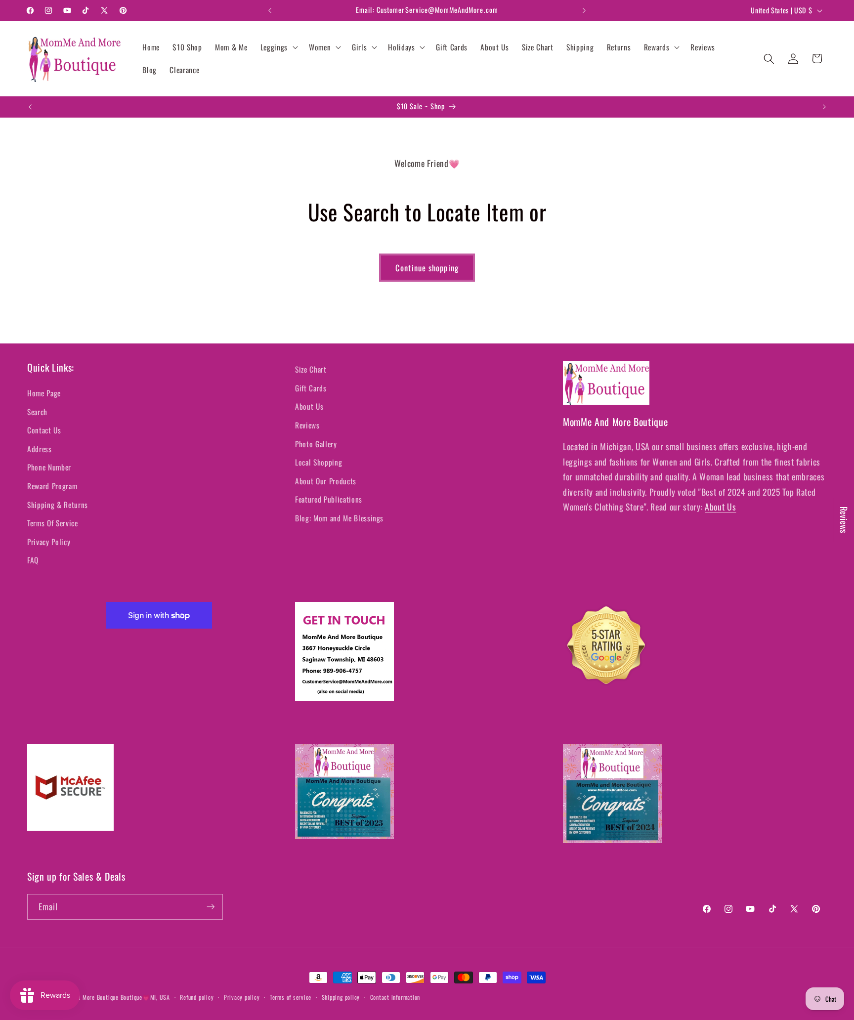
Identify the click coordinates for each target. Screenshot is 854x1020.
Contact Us (44, 430)
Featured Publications (328, 499)
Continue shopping (427, 267)
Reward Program (52, 485)
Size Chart (311, 369)
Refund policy (197, 997)
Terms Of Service (52, 522)
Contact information (395, 997)
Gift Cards (311, 387)
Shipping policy (341, 997)
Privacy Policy (48, 541)
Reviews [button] (844, 520)
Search (37, 411)
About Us (309, 406)
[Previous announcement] (270, 10)
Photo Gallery (316, 443)
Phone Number (49, 467)
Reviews (307, 425)
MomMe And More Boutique (85, 997)
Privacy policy (242, 997)
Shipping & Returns (57, 504)
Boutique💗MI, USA (145, 997)
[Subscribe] (210, 907)
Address (39, 448)
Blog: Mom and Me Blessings (339, 517)
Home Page (44, 392)
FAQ (33, 559)
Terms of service (290, 997)
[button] (278, 47)
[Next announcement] (584, 10)
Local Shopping (318, 462)
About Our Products (325, 480)
